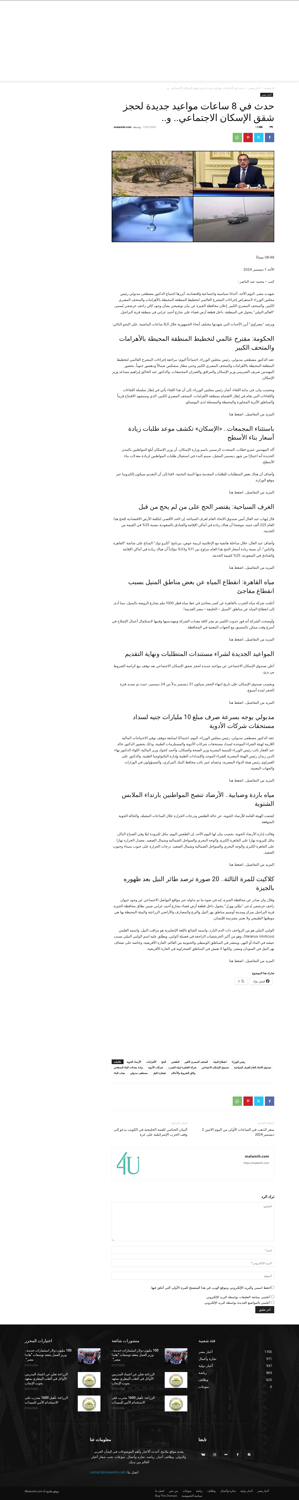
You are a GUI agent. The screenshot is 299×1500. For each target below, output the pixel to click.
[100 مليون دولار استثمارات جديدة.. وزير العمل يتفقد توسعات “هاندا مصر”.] (89, 1356)
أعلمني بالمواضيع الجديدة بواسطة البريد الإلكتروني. (237, 1302)
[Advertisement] (112, 46)
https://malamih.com (256, 1163)
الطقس (175, 1061)
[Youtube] (245, 3)
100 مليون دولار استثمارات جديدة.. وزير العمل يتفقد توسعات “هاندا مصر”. (48, 1354)
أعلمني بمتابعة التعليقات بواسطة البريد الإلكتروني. (238, 1297)
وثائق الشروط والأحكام (183, 1073)
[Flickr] (226, 1454)
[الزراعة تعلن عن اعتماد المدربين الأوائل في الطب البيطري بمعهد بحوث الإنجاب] (89, 1380)
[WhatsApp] (237, 137)
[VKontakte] (203, 1454)
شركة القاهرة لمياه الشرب (182, 1067)
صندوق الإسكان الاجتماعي (215, 1067)
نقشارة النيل (159, 1073)
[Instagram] (264, 3)
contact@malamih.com (108, 1472)
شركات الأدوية (155, 1067)
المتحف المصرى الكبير (196, 1061)
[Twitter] (257, 3)
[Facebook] (270, 3)
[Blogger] (249, 1454)
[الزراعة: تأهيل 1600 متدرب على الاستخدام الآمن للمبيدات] (89, 1403)
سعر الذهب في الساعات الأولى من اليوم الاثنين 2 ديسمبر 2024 (238, 1132)
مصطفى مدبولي (139, 1073)
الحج (163, 1061)
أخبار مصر (254, 88)
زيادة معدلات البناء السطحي (128, 1067)
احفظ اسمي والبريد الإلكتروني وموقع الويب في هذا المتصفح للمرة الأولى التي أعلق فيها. (210, 1288)
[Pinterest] (248, 137)
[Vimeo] (251, 3)
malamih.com (123, 127)
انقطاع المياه (220, 1061)
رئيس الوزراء (238, 1061)
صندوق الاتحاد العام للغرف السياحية (252, 1067)
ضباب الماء (119, 1073)
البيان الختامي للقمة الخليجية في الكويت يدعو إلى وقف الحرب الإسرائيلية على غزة (150, 1132)
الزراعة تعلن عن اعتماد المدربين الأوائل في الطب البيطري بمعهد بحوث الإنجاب (46, 1378)
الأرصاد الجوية (134, 1061)
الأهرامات (151, 1061)
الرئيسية (269, 88)
